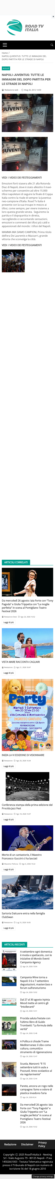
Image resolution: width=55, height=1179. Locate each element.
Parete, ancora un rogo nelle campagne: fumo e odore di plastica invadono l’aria (36, 1089)
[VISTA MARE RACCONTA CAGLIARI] (27, 643)
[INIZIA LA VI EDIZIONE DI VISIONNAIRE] (27, 715)
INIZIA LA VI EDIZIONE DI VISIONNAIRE (23, 755)
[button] (52, 45)
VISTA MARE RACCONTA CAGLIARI (21, 662)
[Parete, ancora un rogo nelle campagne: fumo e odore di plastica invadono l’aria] (9, 1090)
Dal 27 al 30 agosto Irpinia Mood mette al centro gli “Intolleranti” (35, 1003)
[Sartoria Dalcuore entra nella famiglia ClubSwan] (27, 892)
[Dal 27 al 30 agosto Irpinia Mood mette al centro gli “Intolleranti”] (9, 1002)
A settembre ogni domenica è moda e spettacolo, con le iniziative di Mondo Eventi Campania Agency (36, 957)
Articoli (6, 68)
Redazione (10, 1144)
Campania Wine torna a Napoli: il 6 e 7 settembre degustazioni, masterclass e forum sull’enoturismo (36, 983)
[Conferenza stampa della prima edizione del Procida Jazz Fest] (27, 786)
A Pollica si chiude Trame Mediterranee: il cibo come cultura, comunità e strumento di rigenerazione (36, 1047)
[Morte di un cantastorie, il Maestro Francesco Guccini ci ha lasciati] (27, 838)
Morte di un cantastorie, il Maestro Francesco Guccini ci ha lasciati (22, 856)
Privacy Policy (42, 1144)
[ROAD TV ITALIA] (25, 27)
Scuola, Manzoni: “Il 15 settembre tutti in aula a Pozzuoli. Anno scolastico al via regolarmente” (36, 1069)
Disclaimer (27, 1144)
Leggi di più (9, 622)
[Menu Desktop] (5, 45)
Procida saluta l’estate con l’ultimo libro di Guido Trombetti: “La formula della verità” (36, 1024)
